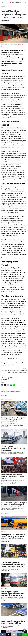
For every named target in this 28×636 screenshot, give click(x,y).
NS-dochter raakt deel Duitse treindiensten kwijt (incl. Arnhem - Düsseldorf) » (14, 371)
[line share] (14, 385)
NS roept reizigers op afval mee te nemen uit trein (13, 622)
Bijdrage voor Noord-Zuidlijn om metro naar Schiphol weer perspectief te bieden (13, 420)
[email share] (8, 385)
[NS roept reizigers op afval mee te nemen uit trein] (14, 609)
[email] (14, 634)
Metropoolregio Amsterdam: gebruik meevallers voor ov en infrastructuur (12, 476)
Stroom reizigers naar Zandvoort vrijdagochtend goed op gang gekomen (13, 564)
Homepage (3, 6)
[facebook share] (2, 385)
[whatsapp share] (11, 385)
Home (2, 559)
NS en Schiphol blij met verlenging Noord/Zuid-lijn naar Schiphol (14, 504)
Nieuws (9, 6)
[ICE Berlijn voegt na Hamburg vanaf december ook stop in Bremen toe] (14, 580)
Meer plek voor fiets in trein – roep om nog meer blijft (13, 536)
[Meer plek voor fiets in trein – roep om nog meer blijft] (14, 523)
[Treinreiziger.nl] (15, 2)
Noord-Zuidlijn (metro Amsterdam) (10, 391)
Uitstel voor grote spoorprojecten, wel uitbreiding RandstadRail (13, 448)
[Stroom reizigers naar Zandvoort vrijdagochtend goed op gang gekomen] (14, 551)
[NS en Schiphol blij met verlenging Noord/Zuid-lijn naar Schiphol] (14, 493)
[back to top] (25, 630)
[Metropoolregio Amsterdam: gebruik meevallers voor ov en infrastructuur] (14, 465)
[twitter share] (5, 385)
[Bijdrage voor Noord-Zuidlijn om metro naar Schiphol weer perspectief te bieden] (14, 408)
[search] (26, 2)
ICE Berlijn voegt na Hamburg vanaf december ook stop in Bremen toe (13, 594)
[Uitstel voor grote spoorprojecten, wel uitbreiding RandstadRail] (14, 436)
